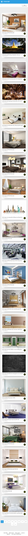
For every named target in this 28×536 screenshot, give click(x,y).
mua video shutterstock (16, 534)
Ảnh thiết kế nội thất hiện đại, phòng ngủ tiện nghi (12, 125)
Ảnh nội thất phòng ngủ (7, 238)
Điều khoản (11, 532)
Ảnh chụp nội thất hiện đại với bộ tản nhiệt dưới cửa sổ (13, 329)
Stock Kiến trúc (5, 56)
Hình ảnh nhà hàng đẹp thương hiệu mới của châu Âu (13, 101)
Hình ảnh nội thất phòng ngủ (8, 284)
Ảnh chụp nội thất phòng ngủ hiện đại (10, 469)
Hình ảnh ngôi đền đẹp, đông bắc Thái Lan (11, 54)
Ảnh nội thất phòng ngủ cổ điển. (8, 397)
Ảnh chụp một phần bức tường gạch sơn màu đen (12, 373)
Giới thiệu (6, 532)
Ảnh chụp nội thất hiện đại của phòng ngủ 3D (11, 308)
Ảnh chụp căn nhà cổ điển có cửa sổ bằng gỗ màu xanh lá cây (15, 349)
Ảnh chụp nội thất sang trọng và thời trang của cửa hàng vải (14, 260)
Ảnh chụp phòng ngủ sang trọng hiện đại (10, 419)
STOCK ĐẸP (7, 1)
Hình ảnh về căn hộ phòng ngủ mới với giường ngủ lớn (13, 78)
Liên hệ (22, 532)
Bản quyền (17, 532)
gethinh (8, 534)
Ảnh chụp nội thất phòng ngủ (8, 32)
